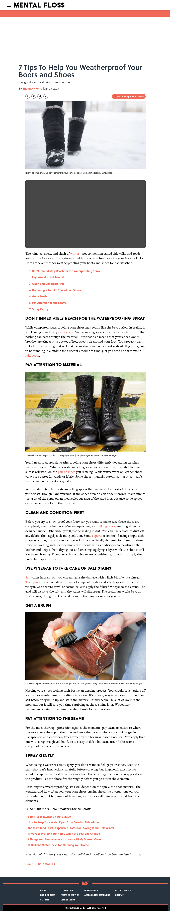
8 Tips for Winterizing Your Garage (49, 816)
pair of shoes (66, 472)
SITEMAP (119, 894)
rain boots (32, 355)
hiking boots (106, 526)
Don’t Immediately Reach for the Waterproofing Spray (66, 271)
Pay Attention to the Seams (49, 303)
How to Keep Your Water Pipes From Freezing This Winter (63, 822)
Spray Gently (40, 309)
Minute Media (79, 907)
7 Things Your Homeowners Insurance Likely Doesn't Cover (65, 839)
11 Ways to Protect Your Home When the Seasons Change (64, 833)
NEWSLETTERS (91, 890)
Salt (28, 577)
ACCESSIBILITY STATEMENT (97, 894)
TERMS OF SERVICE (70, 894)
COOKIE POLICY (47, 894)
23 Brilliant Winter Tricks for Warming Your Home (58, 845)
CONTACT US (67, 890)
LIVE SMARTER (46, 864)
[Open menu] (9, 5)
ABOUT (43, 890)
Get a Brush (39, 296)
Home (29, 864)
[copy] (45, 96)
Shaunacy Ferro (32, 88)
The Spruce (33, 582)
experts (97, 535)
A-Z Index (44, 899)
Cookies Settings (68, 899)
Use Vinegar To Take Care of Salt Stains (56, 290)
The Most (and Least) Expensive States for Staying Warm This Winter (71, 828)
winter (74, 253)
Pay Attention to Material (48, 277)
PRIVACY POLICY (123, 890)
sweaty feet (65, 332)
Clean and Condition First (48, 284)
